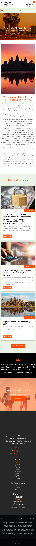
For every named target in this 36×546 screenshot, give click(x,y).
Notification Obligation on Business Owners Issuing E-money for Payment (17, 272)
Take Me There (18, 398)
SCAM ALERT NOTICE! (7, 10)
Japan (18, 487)
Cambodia (18, 462)
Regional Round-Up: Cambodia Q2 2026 (16, 323)
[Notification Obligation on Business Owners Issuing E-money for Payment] (18, 253)
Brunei (18, 485)
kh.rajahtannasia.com (20, 454)
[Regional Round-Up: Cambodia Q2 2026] (18, 305)
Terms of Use (15, 507)
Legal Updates (9, 211)
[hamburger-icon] (2, 10)
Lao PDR (18, 467)
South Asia (18, 489)
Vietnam (18, 478)
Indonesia (18, 466)
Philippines (18, 473)
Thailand (18, 476)
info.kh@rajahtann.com (19, 451)
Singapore (18, 475)
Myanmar (18, 471)
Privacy (22, 507)
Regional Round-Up (10, 318)
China (18, 464)
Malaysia (18, 469)
